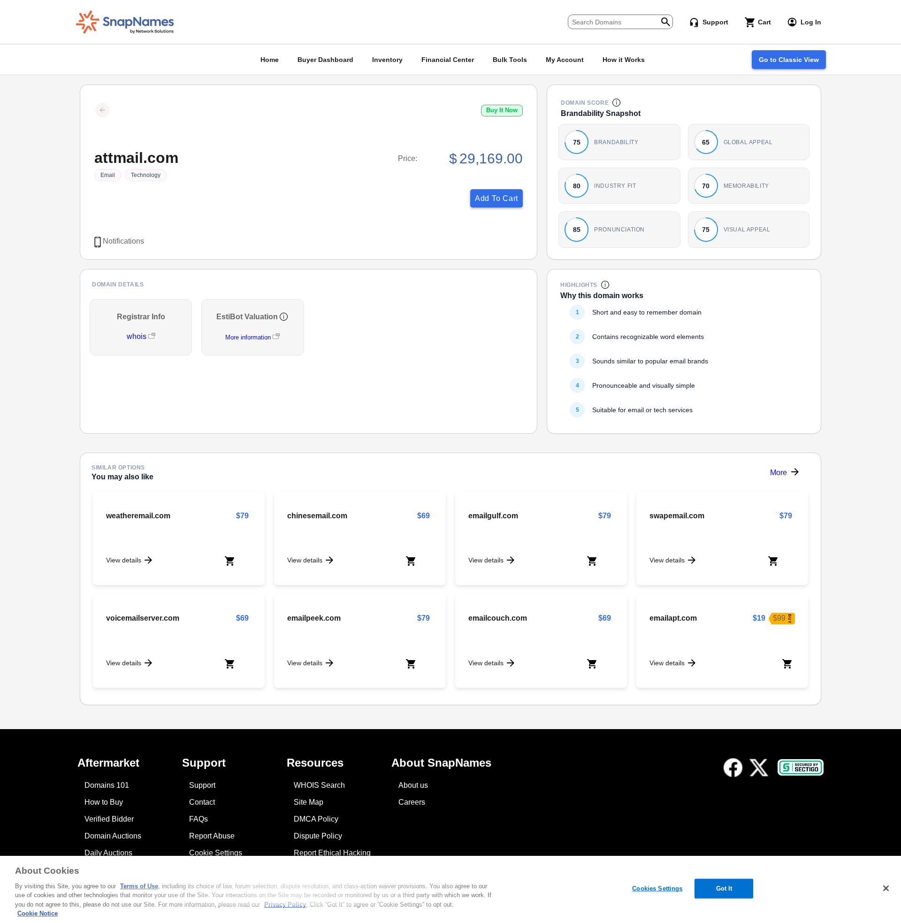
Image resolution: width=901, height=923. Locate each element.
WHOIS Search (319, 785)
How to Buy (103, 802)
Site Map (308, 802)
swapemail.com (676, 516)
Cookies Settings (657, 888)
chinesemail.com (317, 516)
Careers (411, 802)
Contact (202, 802)
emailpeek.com (314, 618)
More (778, 473)
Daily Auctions (108, 853)
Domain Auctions (112, 836)
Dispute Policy (318, 836)
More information (248, 337)
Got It (724, 888)
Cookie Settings (215, 853)
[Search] (666, 21)
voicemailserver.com (142, 618)
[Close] (886, 888)
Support (202, 785)
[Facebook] (733, 767)
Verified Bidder (109, 819)
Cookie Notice (37, 913)
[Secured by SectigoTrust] (800, 767)
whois (137, 336)
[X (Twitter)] (758, 767)
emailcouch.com (497, 618)
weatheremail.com (138, 516)
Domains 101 (106, 785)
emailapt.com (673, 618)
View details (123, 560)
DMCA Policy (316, 819)
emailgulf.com (493, 516)
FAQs (198, 819)
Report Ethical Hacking (332, 853)
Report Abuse (212, 836)
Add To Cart (496, 198)
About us (413, 785)
